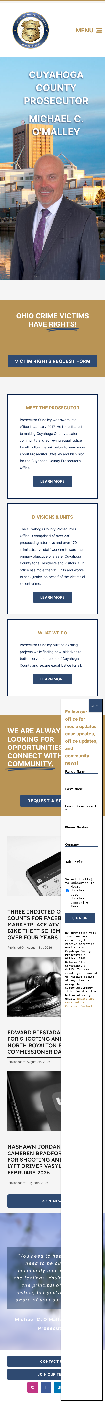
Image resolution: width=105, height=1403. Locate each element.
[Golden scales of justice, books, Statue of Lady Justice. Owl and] (52, 958)
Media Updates (77, 888)
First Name (75, 771)
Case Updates (77, 896)
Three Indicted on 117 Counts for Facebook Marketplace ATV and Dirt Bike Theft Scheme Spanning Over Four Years (51, 924)
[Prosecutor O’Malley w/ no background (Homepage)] (56, 145)
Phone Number (77, 827)
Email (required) (80, 808)
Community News (79, 904)
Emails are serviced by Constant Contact (79, 1002)
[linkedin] (59, 1387)
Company (72, 844)
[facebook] (46, 1387)
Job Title (74, 862)
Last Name (74, 789)
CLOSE (95, 705)
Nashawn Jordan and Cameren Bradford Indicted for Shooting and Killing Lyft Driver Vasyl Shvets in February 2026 (51, 1159)
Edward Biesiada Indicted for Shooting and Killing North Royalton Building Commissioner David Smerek (51, 1042)
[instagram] (32, 1387)
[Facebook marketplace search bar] (52, 837)
